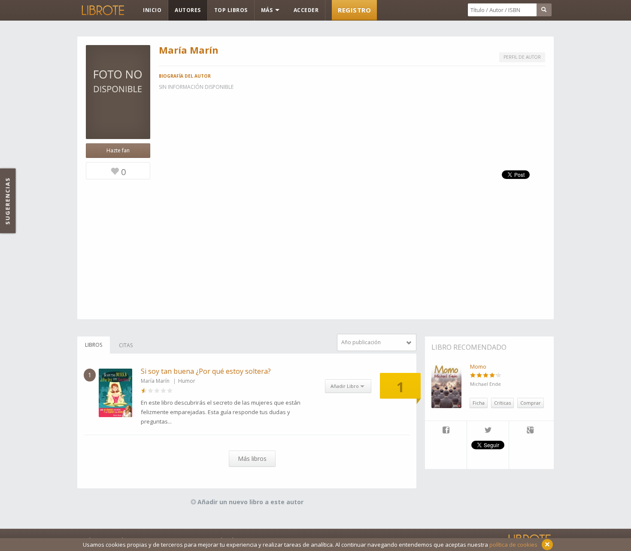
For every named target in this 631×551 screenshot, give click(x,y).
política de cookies (513, 544)
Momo (478, 366)
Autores (188, 10)
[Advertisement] (315, 259)
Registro (354, 10)
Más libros (252, 458)
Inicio (152, 10)
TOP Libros (231, 10)
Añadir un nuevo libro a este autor (250, 502)
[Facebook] (446, 431)
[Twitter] (488, 431)
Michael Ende (485, 384)
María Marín (155, 380)
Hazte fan (118, 150)
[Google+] (530, 431)
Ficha (479, 403)
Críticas (502, 403)
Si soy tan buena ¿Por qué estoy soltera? (206, 371)
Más (267, 10)
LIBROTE (102, 10)
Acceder (306, 10)
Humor (186, 380)
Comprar (530, 403)
